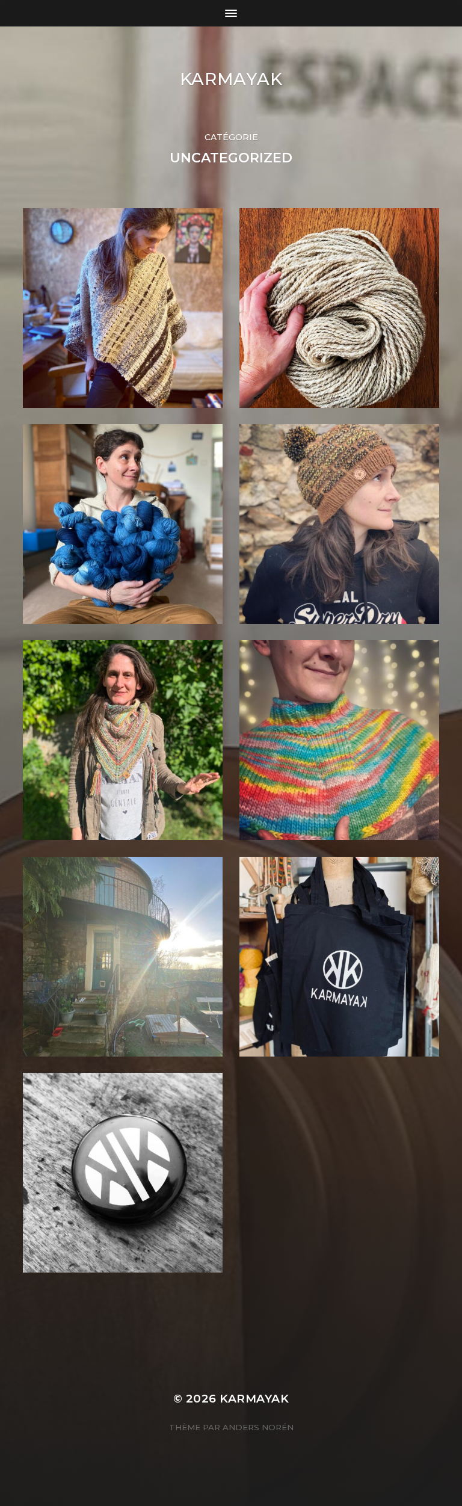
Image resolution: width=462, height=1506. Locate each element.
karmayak (231, 79)
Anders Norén (258, 1427)
